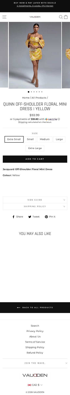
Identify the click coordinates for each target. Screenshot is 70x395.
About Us (35, 336)
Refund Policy (35, 352)
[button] (35, 119)
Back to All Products (37, 307)
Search (35, 325)
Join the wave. (35, 363)
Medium (45, 139)
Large (59, 139)
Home (25, 97)
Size (35, 133)
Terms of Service (35, 342)
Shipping (22, 122)
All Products (39, 97)
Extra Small (14, 139)
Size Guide (35, 200)
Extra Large (35, 148)
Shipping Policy (35, 206)
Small (30, 139)
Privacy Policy (35, 331)
